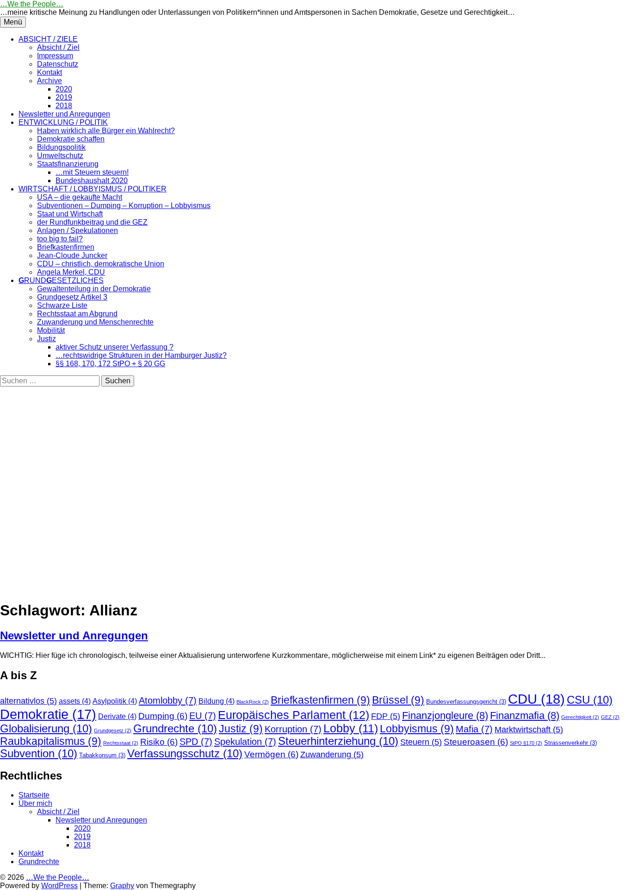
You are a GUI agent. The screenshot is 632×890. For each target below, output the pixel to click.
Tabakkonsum (102, 755)
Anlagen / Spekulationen (77, 230)
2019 (64, 97)
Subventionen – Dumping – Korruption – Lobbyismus (124, 205)
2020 (64, 89)
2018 (64, 106)
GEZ (610, 717)
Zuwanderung (332, 754)
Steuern (421, 742)
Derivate (117, 716)
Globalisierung (46, 729)
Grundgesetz (112, 730)
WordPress (59, 886)
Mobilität (51, 330)
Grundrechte (175, 729)
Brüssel (398, 700)
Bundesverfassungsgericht (466, 701)
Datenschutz (57, 64)
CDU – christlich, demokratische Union (100, 264)
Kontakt (49, 72)
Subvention (38, 754)
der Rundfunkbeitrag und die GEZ (92, 222)
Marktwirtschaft (529, 729)
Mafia (474, 729)
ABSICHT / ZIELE (48, 39)
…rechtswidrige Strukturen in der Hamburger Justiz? (141, 355)
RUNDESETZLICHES (61, 280)
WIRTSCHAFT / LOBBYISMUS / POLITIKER (93, 189)
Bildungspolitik (61, 147)
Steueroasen (476, 742)
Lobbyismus (417, 729)
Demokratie (48, 714)
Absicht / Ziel (58, 47)
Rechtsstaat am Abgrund (77, 314)
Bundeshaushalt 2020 (92, 180)
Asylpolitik (115, 701)
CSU (590, 700)
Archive (49, 81)
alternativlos (28, 701)
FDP (385, 716)
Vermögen (271, 754)
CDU (536, 698)
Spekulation (245, 741)
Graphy (122, 886)
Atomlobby (168, 700)
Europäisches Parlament (293, 714)
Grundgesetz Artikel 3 (72, 297)
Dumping (162, 716)
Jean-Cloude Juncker (72, 255)
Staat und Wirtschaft (70, 214)
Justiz (46, 339)
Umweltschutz (60, 156)
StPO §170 (526, 743)
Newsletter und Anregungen (64, 114)
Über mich (35, 803)
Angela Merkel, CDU (71, 272)
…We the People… (31, 4)
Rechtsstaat (120, 743)
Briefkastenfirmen (65, 247)
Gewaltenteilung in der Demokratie (94, 289)
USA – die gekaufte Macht (79, 197)
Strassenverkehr (570, 742)
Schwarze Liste (62, 305)
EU (202, 715)
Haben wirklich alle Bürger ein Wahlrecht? (106, 131)
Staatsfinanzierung (68, 164)
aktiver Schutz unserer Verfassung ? (114, 347)
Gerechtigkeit (580, 717)
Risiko (159, 742)
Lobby (350, 728)
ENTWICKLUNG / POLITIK (63, 122)
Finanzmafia (524, 715)
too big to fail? (60, 239)
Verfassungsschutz (184, 754)
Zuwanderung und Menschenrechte (95, 322)
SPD (196, 741)
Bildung (216, 701)
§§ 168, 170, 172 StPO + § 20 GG (110, 364)
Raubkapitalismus (50, 741)
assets (75, 701)
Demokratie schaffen (71, 139)
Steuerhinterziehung (338, 741)
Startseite (34, 795)
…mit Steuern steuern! (92, 172)
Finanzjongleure (445, 715)
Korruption (293, 729)
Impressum (55, 56)
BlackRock (252, 702)
